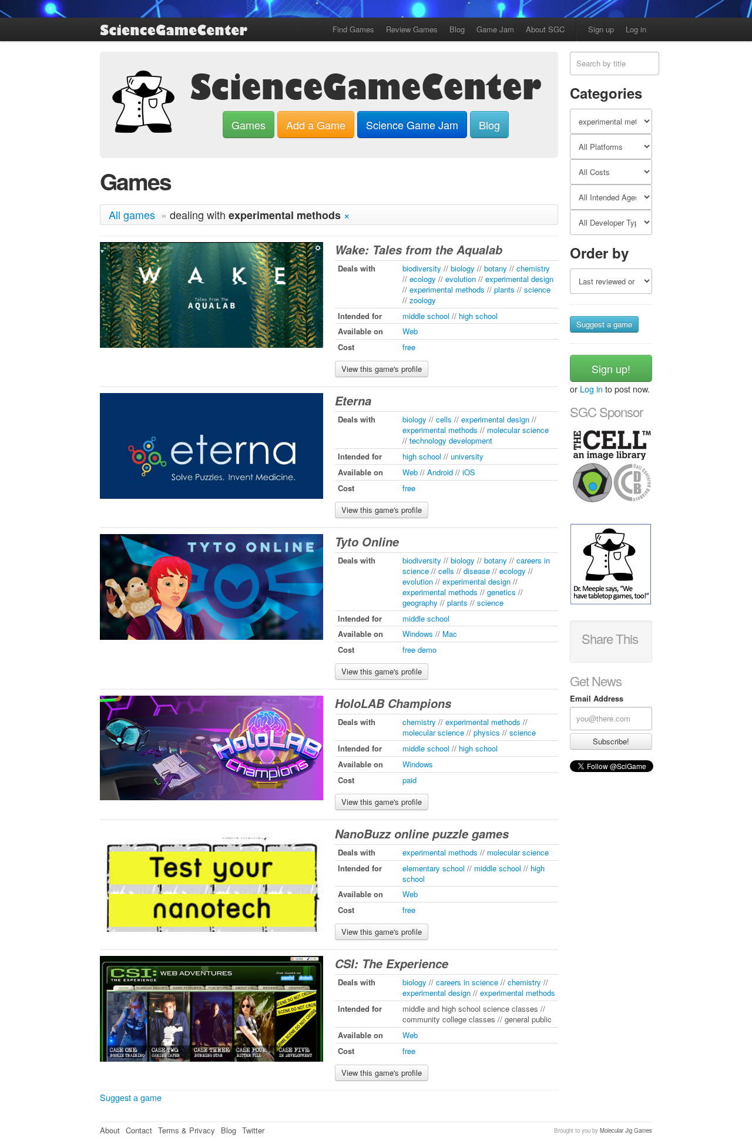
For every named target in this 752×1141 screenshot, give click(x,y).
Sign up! (611, 368)
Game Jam (495, 29)
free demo (419, 649)
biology (463, 268)
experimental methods (447, 289)
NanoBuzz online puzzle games (422, 833)
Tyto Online (367, 541)
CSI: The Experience (391, 963)
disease (477, 570)
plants (504, 289)
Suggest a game (131, 1097)
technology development (450, 440)
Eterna (353, 400)
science (537, 289)
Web (410, 331)
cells (444, 419)
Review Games (412, 29)
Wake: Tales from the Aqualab (418, 249)
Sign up (601, 29)
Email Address (596, 698)
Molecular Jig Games (626, 1130)
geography (420, 602)
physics (487, 732)
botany (495, 268)
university (467, 456)
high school (478, 315)
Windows (417, 633)
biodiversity (421, 268)
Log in (636, 29)
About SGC (545, 29)
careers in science (467, 982)
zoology (422, 300)
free (408, 347)
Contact (139, 1130)
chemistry (533, 268)
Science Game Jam (412, 124)
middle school (425, 315)
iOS (468, 472)
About (110, 1130)
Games (248, 124)
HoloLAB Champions (393, 703)
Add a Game (315, 124)
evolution (460, 278)
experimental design (519, 278)
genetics (501, 592)
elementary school (433, 868)
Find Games (353, 29)
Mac (449, 633)
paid (409, 780)
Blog (457, 29)
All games (132, 214)
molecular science (518, 429)
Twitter (253, 1130)
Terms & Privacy (186, 1130)
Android (440, 472)
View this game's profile (381, 368)
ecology (422, 278)
